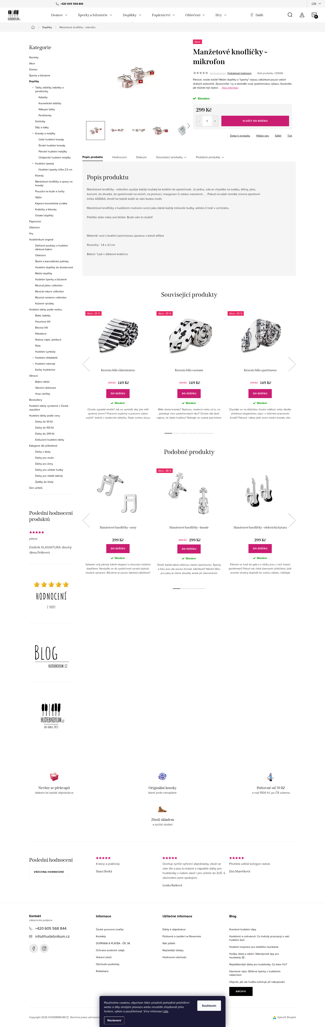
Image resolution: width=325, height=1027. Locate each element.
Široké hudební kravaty (52, 145)
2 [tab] (185, 588)
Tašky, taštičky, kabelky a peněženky (49, 89)
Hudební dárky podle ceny (44, 415)
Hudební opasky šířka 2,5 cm (55, 169)
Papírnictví (35, 221)
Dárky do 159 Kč (44, 428)
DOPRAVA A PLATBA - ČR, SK (113, 943)
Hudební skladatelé (46, 358)
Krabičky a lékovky (46, 209)
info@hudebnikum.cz (52, 936)
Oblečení (34, 227)
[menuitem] (59, 15)
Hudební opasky (44, 163)
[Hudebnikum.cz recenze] (51, 596)
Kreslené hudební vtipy (242, 929)
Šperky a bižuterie (39, 75)
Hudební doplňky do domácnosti (54, 267)
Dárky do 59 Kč (44, 421)
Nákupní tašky (47, 109)
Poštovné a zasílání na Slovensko (181, 936)
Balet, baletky (43, 315)
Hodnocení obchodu (174, 957)
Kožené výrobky (44, 303)
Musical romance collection (51, 297)
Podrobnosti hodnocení (239, 73)
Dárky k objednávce (174, 929)
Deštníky (40, 121)
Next (292, 364)
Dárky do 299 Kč (45, 434)
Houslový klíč (43, 321)
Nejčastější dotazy (173, 950)
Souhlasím (209, 1005)
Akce (32, 63)
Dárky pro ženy (44, 464)
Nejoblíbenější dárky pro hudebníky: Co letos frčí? (258, 964)
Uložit (200, 134)
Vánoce (33, 376)
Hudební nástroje (45, 364)
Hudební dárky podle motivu (45, 309)
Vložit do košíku (255, 121)
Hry (31, 233)
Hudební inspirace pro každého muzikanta (253, 947)
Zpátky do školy (44, 482)
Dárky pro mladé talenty (49, 476)
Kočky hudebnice (45, 370)
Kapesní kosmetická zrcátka (51, 203)
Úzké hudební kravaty (51, 139)
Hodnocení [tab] (119, 157)
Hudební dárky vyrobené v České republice (48, 407)
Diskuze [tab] (141, 157)
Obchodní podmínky (107, 964)
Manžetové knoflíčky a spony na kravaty (53, 183)
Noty (38, 345)
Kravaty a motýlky (45, 133)
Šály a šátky (42, 127)
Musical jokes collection (49, 285)
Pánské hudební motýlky (53, 151)
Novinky (34, 57)
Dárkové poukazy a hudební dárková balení (51, 247)
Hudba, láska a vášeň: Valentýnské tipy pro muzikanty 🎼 (254, 955)
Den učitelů (36, 488)
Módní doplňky (43, 273)
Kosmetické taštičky (50, 103)
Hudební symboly (45, 351)
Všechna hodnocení (49, 872)
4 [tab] (201, 588)
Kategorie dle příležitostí (43, 446)
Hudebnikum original (41, 239)
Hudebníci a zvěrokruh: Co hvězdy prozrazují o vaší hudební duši (259, 938)
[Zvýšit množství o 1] (215, 121)
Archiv (241, 991)
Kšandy (39, 175)
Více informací (230, 88)
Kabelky (43, 97)
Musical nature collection (49, 291)
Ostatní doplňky (44, 215)
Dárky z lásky (43, 452)
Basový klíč (41, 327)
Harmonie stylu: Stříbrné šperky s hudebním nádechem (254, 973)
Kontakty (101, 936)
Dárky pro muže (44, 458)
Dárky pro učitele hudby (49, 470)
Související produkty (169, 157)
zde (165, 1011)
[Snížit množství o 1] (199, 121)
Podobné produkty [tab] (208, 157)
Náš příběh (168, 943)
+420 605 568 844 (50, 928)
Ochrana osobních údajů (110, 950)
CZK (314, 4)
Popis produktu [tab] (92, 157)
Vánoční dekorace (45, 388)
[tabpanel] (117, 368)
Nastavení (114, 1020)
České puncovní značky (110, 929)
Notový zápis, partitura (48, 339)
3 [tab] (193, 588)
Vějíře (38, 197)
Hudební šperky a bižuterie (51, 279)
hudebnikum (44, 948)
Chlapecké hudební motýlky (55, 157)
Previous (86, 364)
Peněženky (45, 115)
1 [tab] (176, 588)
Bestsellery (35, 400)
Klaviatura (40, 333)
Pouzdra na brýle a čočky (50, 191)
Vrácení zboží (104, 957)
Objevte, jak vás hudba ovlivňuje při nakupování (257, 982)
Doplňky (34, 81)
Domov (33, 69)
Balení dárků (42, 382)
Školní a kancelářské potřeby (52, 261)
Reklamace (102, 971)
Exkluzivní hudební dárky (49, 440)
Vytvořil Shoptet (286, 1017)
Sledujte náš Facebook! (33, 948)
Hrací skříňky (42, 394)
